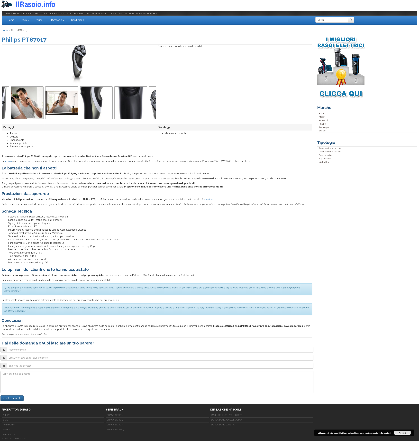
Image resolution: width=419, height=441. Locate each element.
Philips (39, 20)
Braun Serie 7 (115, 424)
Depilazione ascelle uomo (226, 420)
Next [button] (154, 102)
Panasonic (57, 20)
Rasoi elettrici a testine (329, 151)
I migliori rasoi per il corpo (227, 415)
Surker (322, 130)
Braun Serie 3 (115, 415)
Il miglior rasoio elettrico (57, 13)
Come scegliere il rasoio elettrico (22, 13)
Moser (322, 117)
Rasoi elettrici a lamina (330, 148)
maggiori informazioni (381, 433)
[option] (96, 102)
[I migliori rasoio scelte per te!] (367, 67)
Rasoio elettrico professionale (90, 13)
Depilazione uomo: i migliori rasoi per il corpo (133, 13)
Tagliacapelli (325, 158)
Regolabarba (325, 155)
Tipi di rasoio (78, 20)
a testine (208, 199)
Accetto (402, 432)
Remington (324, 127)
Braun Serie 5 (115, 420)
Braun (24, 20)
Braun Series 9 (115, 429)
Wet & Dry (324, 162)
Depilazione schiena (223, 424)
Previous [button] (3, 102)
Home (11, 20)
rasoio (8, 161)
